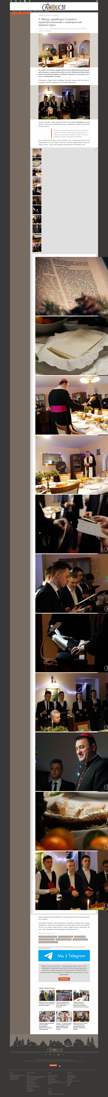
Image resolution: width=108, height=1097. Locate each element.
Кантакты (50, 1092)
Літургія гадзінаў (52, 1079)
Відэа (68, 1085)
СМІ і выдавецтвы (31, 1089)
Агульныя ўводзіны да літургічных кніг (56, 1082)
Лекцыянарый (51, 1078)
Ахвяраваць (64, 979)
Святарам (69, 1082)
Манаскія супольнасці (31, 1082)
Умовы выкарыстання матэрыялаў (55, 1094)
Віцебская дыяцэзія (14, 1078)
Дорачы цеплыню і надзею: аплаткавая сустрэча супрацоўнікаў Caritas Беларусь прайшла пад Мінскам (80, 1026)
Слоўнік (69, 1083)
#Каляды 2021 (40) (80, 936)
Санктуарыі (29, 1088)
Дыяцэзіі (28, 1075)
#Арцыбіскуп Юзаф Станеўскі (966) (48, 942)
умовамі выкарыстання (44, 948)
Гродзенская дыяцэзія (15, 1076)
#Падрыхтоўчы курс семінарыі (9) (48, 936)
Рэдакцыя (50, 1091)
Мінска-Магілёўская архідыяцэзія (17, 1075)
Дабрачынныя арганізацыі (32, 1085)
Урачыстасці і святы (52, 1075)
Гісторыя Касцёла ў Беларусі (33, 1086)
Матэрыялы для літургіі (53, 1081)
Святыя (49, 1083)
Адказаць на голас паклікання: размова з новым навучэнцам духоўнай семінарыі (47, 1004)
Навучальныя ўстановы (32, 1079)
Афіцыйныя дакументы (72, 1076)
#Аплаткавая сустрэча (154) (46, 939)
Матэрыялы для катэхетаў (73, 1081)
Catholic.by (48, 31)
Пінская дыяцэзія (14, 1079)
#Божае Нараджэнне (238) (80, 939)
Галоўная (14, 11)
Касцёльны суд (30, 1081)
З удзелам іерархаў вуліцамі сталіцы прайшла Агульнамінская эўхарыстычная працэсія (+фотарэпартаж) (46, 1026)
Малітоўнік (69, 1079)
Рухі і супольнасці (31, 1083)
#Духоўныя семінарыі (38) (66, 936)
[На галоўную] (54, 6)
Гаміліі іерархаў (70, 1078)
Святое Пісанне (70, 1075)
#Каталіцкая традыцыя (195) (64, 939)
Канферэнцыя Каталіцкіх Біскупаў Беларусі (36, 1076)
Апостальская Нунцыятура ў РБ (34, 1078)
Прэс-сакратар (30, 1091)
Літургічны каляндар (52, 1076)
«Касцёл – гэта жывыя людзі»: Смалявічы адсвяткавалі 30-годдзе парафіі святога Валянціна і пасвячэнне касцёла (64, 1026)
